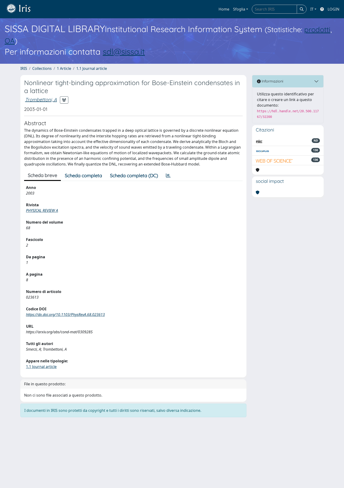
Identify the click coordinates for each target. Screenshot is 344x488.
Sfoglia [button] (239, 9)
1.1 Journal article (91, 68)
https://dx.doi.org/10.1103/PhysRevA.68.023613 (65, 314)
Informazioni (272, 81)
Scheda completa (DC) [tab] (134, 175)
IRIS (23, 68)
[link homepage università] (22, 9)
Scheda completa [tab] (83, 175)
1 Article (64, 68)
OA (10, 40)
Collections (42, 68)
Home (224, 9)
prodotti (317, 29)
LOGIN (333, 9)
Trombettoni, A (41, 99)
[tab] (168, 175)
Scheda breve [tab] (42, 175)
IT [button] (312, 9)
